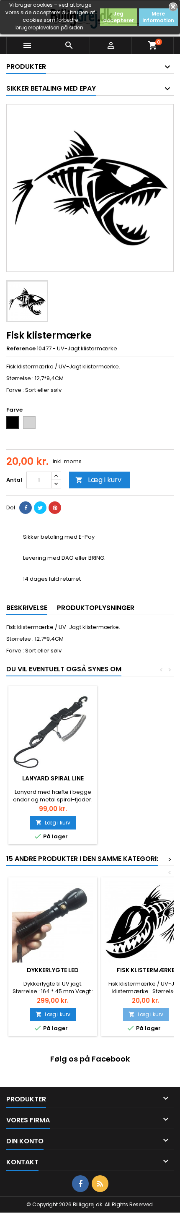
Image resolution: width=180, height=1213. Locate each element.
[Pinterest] (55, 507)
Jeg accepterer (118, 17)
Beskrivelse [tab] (26, 608)
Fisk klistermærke (146, 970)
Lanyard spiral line (53, 778)
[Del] (25, 507)
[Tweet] (40, 507)
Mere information (158, 17)
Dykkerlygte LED (53, 970)
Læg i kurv (98, 480)
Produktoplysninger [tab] (95, 608)
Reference (21, 348)
